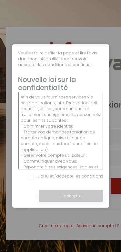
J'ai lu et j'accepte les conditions (70, 176)
